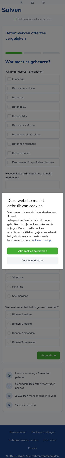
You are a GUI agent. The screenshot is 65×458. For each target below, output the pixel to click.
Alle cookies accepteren (32, 251)
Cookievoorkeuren (33, 260)
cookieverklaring (41, 240)
